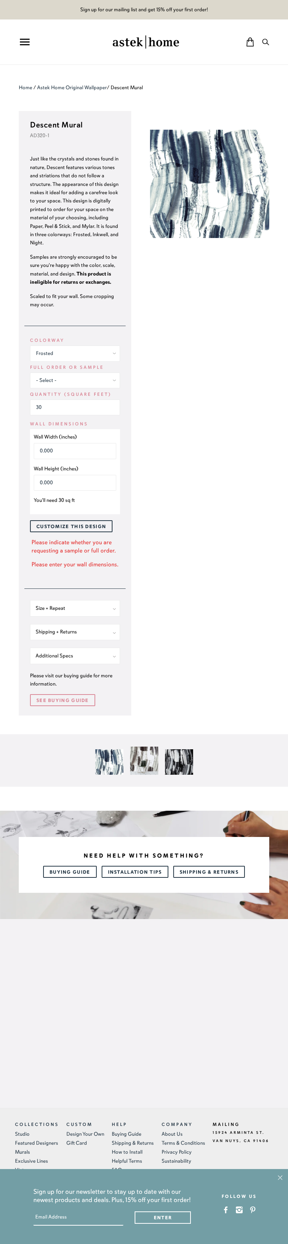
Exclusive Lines (31, 1161)
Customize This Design (71, 527)
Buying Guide (70, 872)
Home (25, 87)
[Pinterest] (253, 1210)
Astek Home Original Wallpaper (72, 87)
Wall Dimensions (59, 424)
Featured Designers (36, 1143)
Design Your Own (85, 1134)
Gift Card (76, 1143)
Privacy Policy (177, 1152)
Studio (22, 1134)
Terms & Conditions (183, 1143)
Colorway (47, 340)
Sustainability (176, 1161)
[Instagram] (239, 1210)
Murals (22, 1152)
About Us (172, 1134)
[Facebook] (226, 1210)
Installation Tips (135, 872)
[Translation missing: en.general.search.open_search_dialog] (265, 42)
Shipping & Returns (209, 872)
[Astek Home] (146, 41)
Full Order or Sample (67, 367)
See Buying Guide (62, 701)
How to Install (127, 1152)
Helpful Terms (127, 1161)
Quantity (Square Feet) (70, 394)
